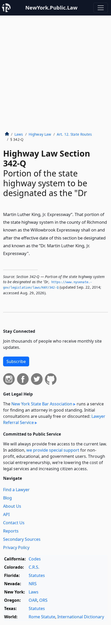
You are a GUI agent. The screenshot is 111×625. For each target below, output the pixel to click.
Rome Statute (42, 617)
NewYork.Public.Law (51, 7)
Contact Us (14, 523)
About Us (12, 506)
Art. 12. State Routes (74, 134)
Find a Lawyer (16, 489)
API (6, 514)
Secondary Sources (22, 539)
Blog (7, 498)
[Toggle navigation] (100, 8)
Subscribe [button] (16, 361)
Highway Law (40, 134)
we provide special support (52, 450)
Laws (18, 134)
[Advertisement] (55, 73)
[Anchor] (33, 253)
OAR (33, 600)
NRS (33, 584)
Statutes (37, 575)
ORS (43, 600)
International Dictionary (80, 617)
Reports (11, 531)
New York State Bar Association (41, 404)
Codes (35, 559)
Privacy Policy (16, 547)
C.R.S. (34, 567)
